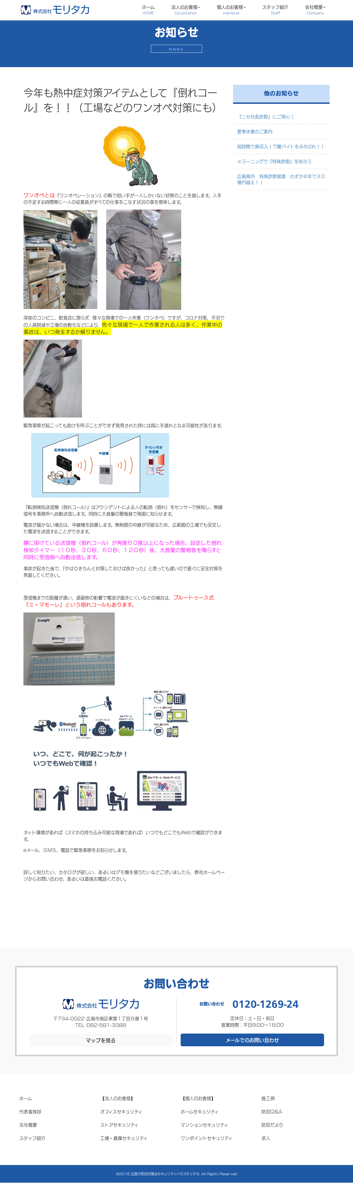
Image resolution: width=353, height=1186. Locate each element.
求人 (265, 1137)
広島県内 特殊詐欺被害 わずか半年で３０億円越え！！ (281, 179)
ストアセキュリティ (119, 1124)
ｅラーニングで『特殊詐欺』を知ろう (274, 161)
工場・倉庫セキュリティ (124, 1137)
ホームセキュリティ (200, 1111)
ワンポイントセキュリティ (206, 1137)
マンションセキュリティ (204, 1124)
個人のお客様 (230, 9)
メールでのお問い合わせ (252, 1040)
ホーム (148, 9)
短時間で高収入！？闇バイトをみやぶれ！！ (281, 146)
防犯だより (272, 1124)
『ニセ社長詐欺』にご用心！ (266, 116)
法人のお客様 (184, 9)
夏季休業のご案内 (254, 131)
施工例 (268, 1098)
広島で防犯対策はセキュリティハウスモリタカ (165, 1173)
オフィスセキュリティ (121, 1111)
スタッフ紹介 (275, 9)
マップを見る (101, 1040)
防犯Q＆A (271, 1111)
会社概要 (314, 9)
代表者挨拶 (30, 1111)
